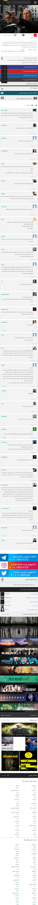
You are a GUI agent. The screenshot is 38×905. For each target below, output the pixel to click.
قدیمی (33, 880)
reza (2, 403)
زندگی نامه (32, 867)
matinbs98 (4, 322)
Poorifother (4, 151)
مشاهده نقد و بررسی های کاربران (28, 93)
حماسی (16, 799)
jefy (2, 348)
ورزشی (33, 898)
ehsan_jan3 (4, 527)
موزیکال (33, 893)
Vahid (3, 540)
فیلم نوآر (16, 876)
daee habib (4, 110)
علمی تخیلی (15, 871)
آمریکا (21, 35)
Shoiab (3, 181)
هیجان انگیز (15, 893)
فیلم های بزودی (33, 775)
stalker (3, 193)
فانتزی (33, 876)
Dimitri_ (3, 391)
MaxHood (4, 416)
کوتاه (17, 902)
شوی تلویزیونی (14, 867)
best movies (34, 602)
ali (2, 281)
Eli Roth (30, 49)
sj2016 (3, 236)
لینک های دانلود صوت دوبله (30, 75)
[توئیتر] (19, 576)
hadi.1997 (4, 125)
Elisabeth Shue (11, 51)
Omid (3, 365)
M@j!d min (4, 309)
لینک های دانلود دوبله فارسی (30, 71)
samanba (3, 138)
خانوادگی (16, 858)
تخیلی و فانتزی (14, 790)
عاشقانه (33, 871)
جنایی (16, 854)
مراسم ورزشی (32, 884)
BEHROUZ (4, 457)
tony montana (5, 508)
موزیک (16, 889)
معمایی (33, 889)
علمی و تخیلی (15, 812)
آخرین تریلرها (33, 720)
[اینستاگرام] (19, 568)
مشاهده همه (3, 614)
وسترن (16, 898)
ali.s (2, 335)
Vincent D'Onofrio (20, 51)
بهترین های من (34, 594)
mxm (2, 264)
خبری (34, 862)
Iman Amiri (4, 485)
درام (17, 862)
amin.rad (3, 206)
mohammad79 (5, 294)
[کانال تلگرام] (19, 561)
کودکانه (16, 834)
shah (2, 163)
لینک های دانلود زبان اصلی (30, 67)
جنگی (34, 858)
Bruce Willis (4, 51)
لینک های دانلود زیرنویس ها (30, 80)
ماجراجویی (15, 880)
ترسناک (16, 849)
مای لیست (35, 606)
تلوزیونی (33, 854)
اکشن (16, 845)
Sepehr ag (4, 442)
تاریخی (33, 849)
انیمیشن (33, 845)
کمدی (34, 902)
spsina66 (3, 429)
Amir (2, 249)
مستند (16, 884)
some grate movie (32, 610)
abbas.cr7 (4, 470)
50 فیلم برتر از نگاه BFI (32, 598)
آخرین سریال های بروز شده (30, 614)
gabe (2, 219)
